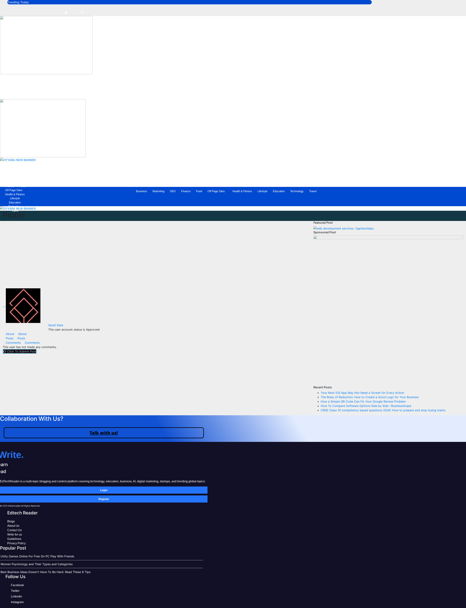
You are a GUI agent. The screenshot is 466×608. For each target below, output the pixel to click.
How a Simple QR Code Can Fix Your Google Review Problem (363, 401)
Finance (64, 92)
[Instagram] (82, 12)
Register (103, 499)
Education (157, 92)
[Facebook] (57, 12)
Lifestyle (141, 92)
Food (78, 92)
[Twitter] (66, 12)
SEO (51, 92)
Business (20, 92)
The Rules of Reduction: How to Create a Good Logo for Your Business (370, 397)
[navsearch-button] (4, 79)
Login (103, 490)
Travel (191, 92)
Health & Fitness (121, 92)
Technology (175, 92)
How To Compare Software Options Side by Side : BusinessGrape (366, 406)
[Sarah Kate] (21, 305)
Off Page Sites (94, 92)
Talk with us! (104, 433)
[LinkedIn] (74, 12)
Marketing (37, 92)
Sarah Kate (55, 325)
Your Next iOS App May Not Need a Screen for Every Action (362, 393)
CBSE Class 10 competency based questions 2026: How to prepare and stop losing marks (383, 410)
